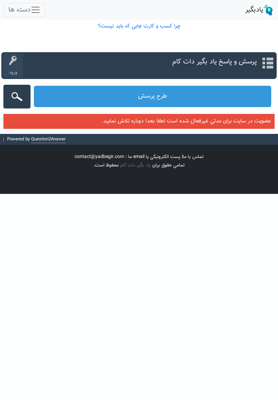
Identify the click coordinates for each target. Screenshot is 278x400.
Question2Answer (48, 139)
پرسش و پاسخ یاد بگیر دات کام (214, 61)
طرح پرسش (152, 96)
